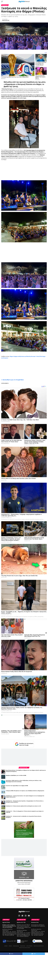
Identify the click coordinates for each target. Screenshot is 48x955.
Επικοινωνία (16, 946)
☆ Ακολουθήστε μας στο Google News (12, 380)
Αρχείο (10, 946)
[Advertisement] (24, 170)
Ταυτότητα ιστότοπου (24, 947)
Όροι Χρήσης (29, 946)
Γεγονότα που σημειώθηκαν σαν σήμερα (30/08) (17, 785)
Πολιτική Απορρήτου (39, 946)
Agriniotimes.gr (5, 20)
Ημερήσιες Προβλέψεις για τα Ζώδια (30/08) (16, 775)
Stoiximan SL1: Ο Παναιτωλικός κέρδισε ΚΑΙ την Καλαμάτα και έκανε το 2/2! (23, 806)
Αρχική (6, 946)
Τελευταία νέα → (24, 767)
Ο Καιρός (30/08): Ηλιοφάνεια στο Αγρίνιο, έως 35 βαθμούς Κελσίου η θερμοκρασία (25, 790)
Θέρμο (38, 84)
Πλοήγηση (22, 946)
